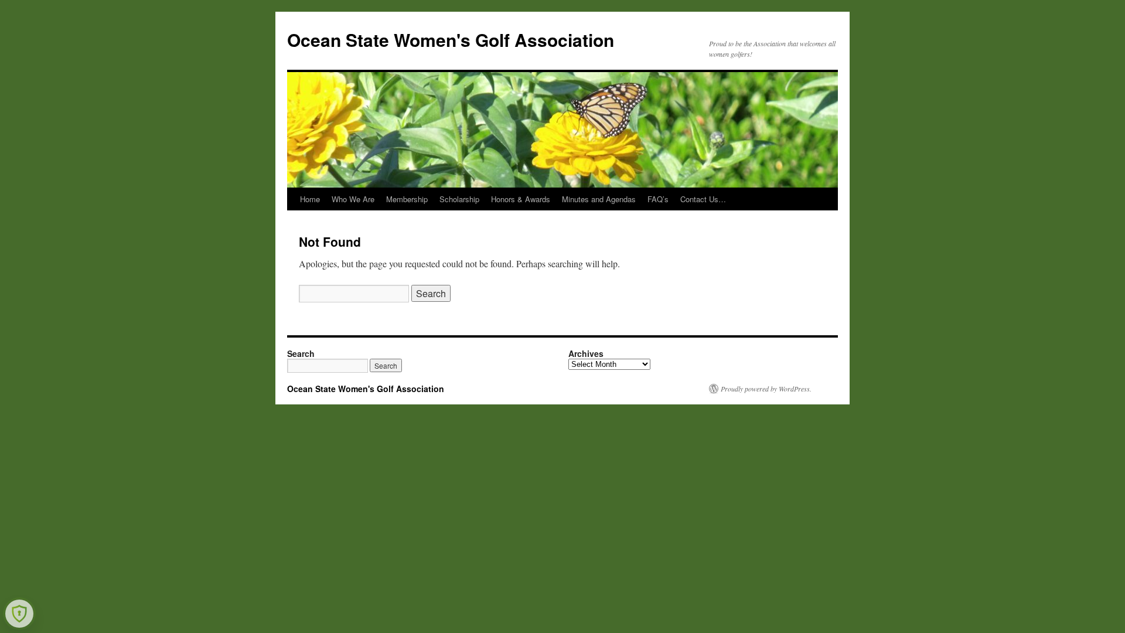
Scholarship (459, 199)
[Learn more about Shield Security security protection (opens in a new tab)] (19, 614)
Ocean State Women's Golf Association (450, 39)
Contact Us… (703, 199)
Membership (407, 199)
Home (310, 199)
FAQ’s (658, 199)
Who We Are (353, 199)
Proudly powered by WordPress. (766, 388)
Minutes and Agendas (599, 199)
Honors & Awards (520, 199)
